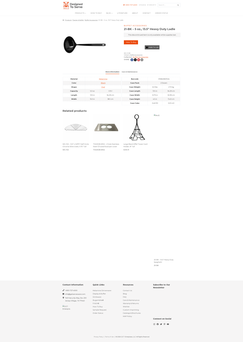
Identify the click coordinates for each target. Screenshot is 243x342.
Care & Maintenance (131, 300)
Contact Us (127, 290)
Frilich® (96, 303)
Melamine (103, 79)
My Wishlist (151, 5)
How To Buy (96, 13)
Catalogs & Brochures (132, 313)
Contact (147, 13)
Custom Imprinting (131, 310)
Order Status (161, 13)
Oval (103, 87)
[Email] (141, 59)
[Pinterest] (138, 59)
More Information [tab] (112, 72)
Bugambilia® (98, 300)
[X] (135, 59)
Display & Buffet (99, 294)
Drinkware (97, 297)
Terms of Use (109, 337)
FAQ (124, 297)
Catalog (141, 5)
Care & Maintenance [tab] (129, 72)
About (135, 13)
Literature (122, 13)
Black (103, 83)
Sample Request (100, 310)
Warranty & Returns (131, 303)
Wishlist (126, 307)
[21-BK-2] (85, 45)
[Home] (63, 20)
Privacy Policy (98, 337)
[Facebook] (132, 59)
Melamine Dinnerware (102, 290)
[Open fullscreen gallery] (105, 65)
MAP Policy (127, 316)
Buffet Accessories (135, 26)
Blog (125, 294)
